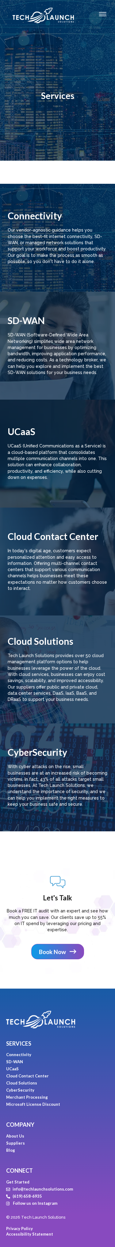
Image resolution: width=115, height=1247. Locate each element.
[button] (57, 952)
